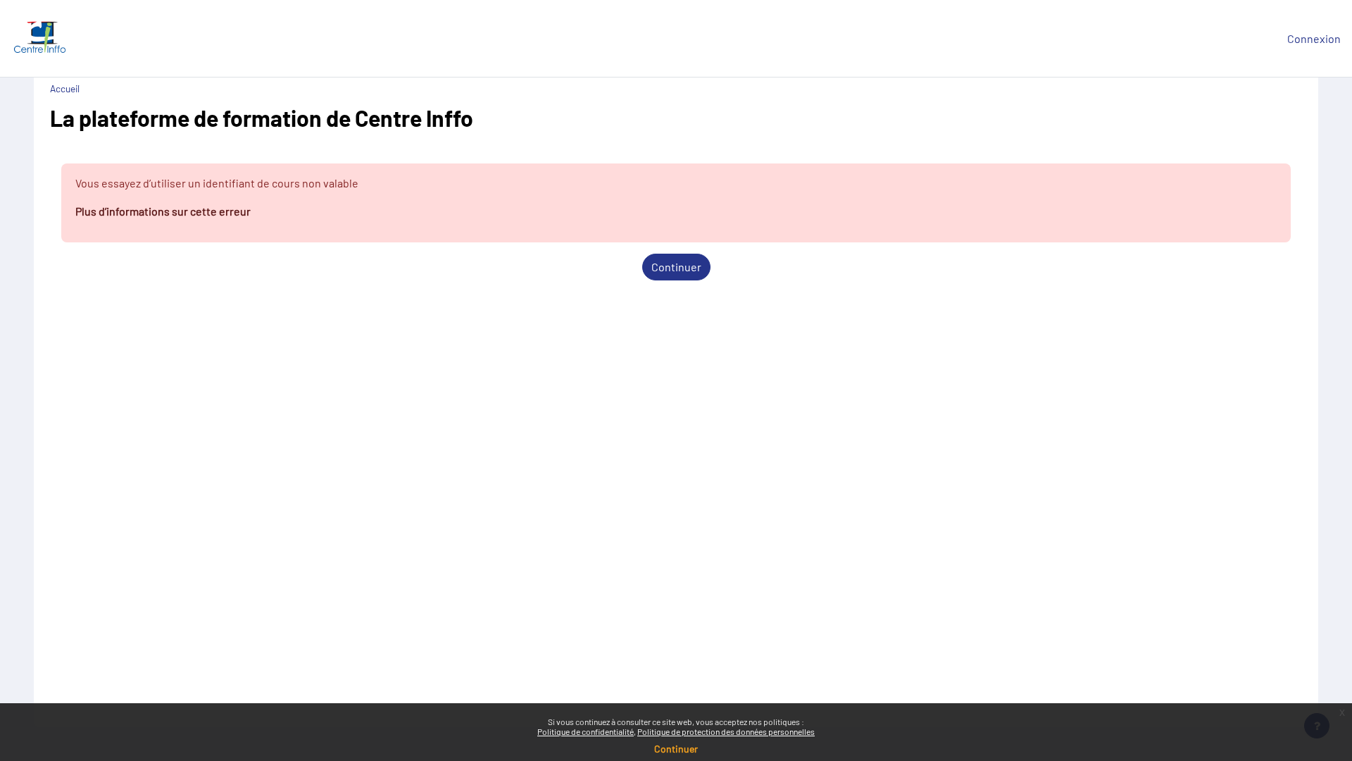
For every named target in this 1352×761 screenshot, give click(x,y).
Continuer (676, 266)
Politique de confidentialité (585, 731)
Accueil (65, 88)
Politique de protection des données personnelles (726, 731)
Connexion (1314, 38)
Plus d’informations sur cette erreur (163, 211)
